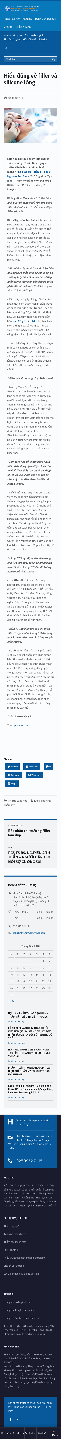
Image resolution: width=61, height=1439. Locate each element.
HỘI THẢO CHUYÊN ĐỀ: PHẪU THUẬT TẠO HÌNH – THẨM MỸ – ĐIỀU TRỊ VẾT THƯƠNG (29, 1053)
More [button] (55, 1435)
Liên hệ (43, 39)
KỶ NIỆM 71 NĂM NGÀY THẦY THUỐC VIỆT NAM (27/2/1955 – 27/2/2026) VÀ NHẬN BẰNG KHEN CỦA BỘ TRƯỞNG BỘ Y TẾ (30, 1033)
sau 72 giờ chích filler (25, 321)
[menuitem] (6, 1433)
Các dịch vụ (18, 1433)
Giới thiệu (42, 1433)
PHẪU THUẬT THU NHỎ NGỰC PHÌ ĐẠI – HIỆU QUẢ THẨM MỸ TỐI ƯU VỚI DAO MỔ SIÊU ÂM (30, 1071)
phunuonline (21, 725)
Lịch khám (6, 1433)
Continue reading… (16, 1021)
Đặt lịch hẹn (30, 1433)
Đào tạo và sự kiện (13, 35)
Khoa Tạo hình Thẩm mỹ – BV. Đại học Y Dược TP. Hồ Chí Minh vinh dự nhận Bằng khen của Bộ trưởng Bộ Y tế (30, 1089)
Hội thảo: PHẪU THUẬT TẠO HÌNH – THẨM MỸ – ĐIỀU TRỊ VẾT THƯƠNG (28, 1015)
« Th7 (11, 1001)
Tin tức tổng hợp (12, 39)
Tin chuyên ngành (34, 35)
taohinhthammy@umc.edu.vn (29, 933)
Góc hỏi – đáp (30, 39)
